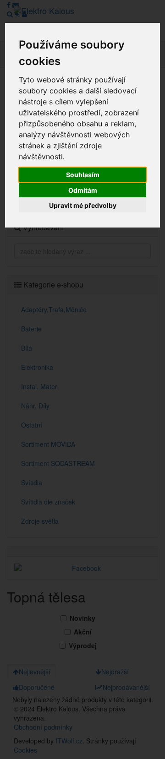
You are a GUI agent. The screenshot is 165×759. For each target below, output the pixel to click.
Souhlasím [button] (82, 175)
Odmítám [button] (82, 190)
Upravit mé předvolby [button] (82, 205)
